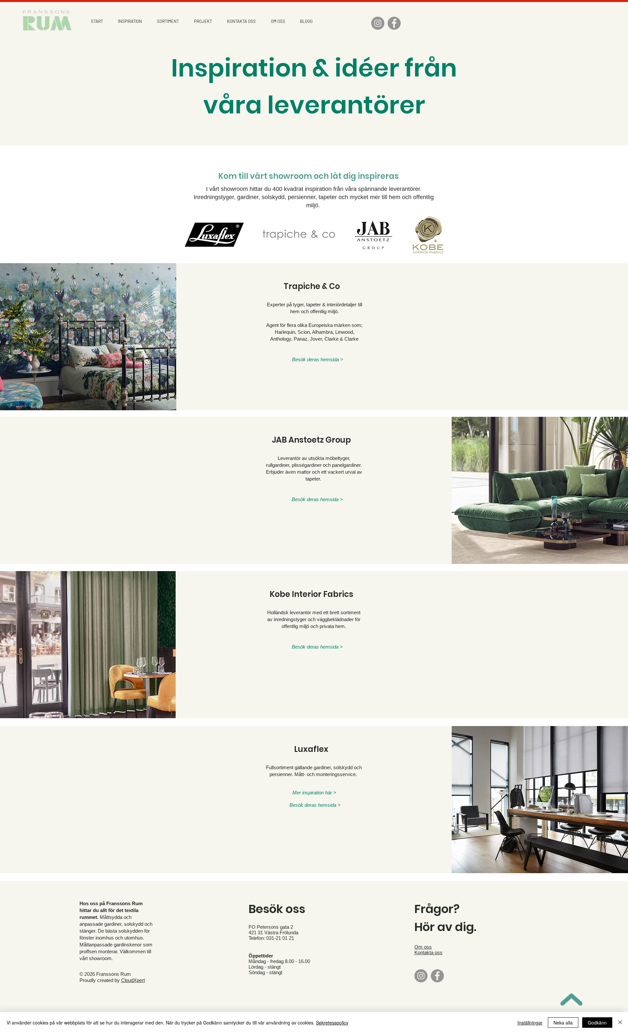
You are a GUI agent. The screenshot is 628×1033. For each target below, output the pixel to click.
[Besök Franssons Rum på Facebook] (394, 23)
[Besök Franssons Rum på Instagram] (377, 23)
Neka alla (563, 1022)
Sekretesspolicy (332, 1022)
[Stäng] (620, 1022)
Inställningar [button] (530, 1022)
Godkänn (597, 1022)
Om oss (423, 947)
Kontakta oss (428, 952)
